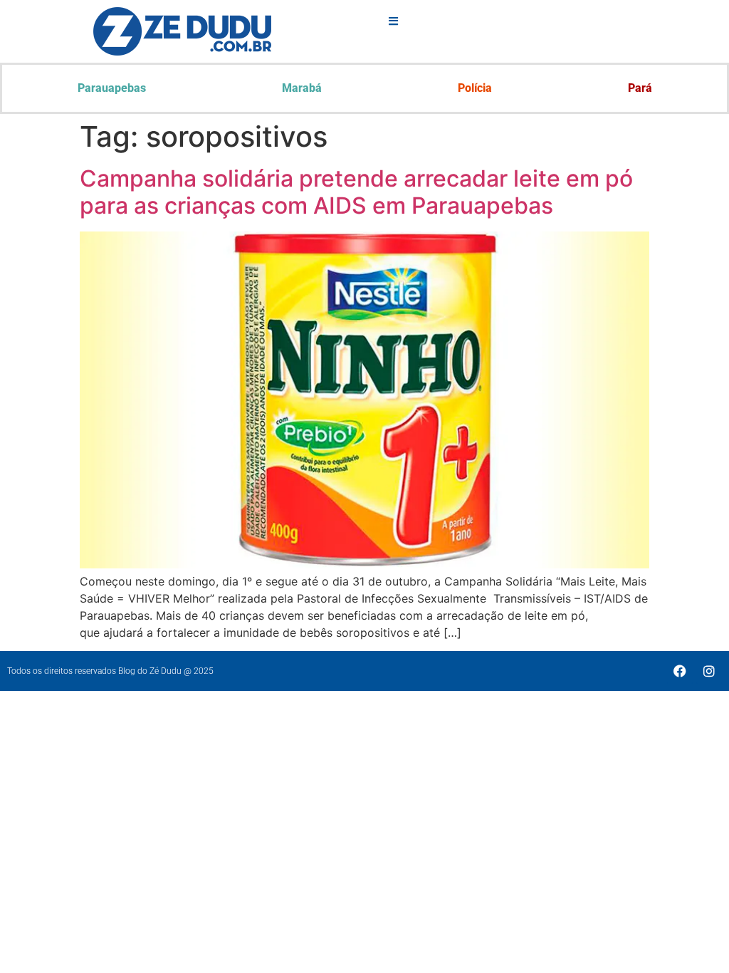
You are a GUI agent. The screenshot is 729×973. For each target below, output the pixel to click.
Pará (640, 88)
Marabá (302, 88)
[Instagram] (709, 671)
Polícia (475, 88)
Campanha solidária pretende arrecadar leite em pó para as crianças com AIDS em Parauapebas (356, 192)
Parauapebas (112, 88)
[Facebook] (680, 671)
